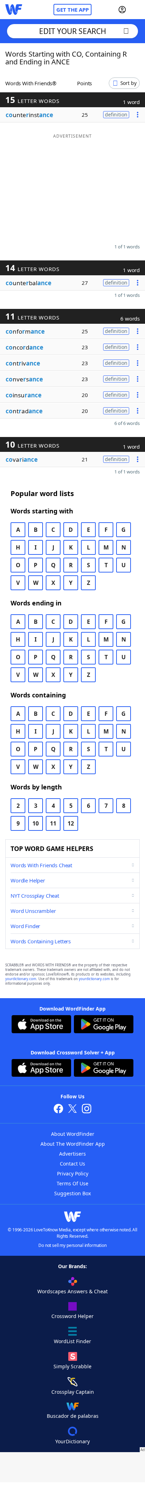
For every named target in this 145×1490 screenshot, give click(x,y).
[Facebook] (58, 1109)
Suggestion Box (72, 1193)
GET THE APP (72, 9)
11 (53, 823)
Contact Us (72, 1163)
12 (71, 823)
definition (116, 114)
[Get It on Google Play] (103, 1025)
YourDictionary (72, 1441)
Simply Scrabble (72, 1366)
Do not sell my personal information (72, 1245)
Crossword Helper (72, 1316)
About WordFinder (72, 1134)
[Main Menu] (137, 9)
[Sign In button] (122, 9)
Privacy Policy (72, 1173)
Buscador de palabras (73, 1416)
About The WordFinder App (72, 1143)
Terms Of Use (72, 1183)
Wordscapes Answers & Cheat (72, 1291)
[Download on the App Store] (41, 1025)
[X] (72, 1109)
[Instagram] (86, 1109)
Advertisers (72, 1153)
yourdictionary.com (20, 979)
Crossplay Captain (72, 1391)
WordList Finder (72, 1341)
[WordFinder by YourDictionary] (13, 9)
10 (35, 823)
